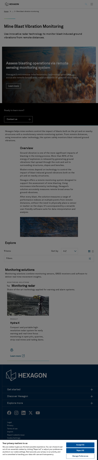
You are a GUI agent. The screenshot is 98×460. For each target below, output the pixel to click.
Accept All (80, 445)
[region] (48, 450)
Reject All (80, 450)
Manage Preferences (80, 456)
